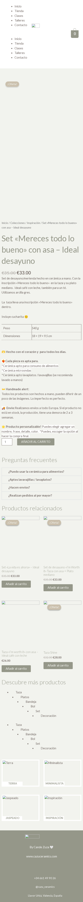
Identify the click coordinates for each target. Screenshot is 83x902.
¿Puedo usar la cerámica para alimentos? (36, 471)
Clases (19, 15)
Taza (19, 692)
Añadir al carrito (35, 441)
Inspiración (33, 222)
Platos (25, 697)
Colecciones (17, 222)
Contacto (21, 57)
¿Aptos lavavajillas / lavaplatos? (30, 479)
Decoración (48, 715)
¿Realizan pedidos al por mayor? (30, 495)
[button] (9, 34)
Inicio (18, 6)
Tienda (19, 11)
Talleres (20, 20)
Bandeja (31, 701)
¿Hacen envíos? (19, 487)
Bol (33, 706)
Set (38, 711)
